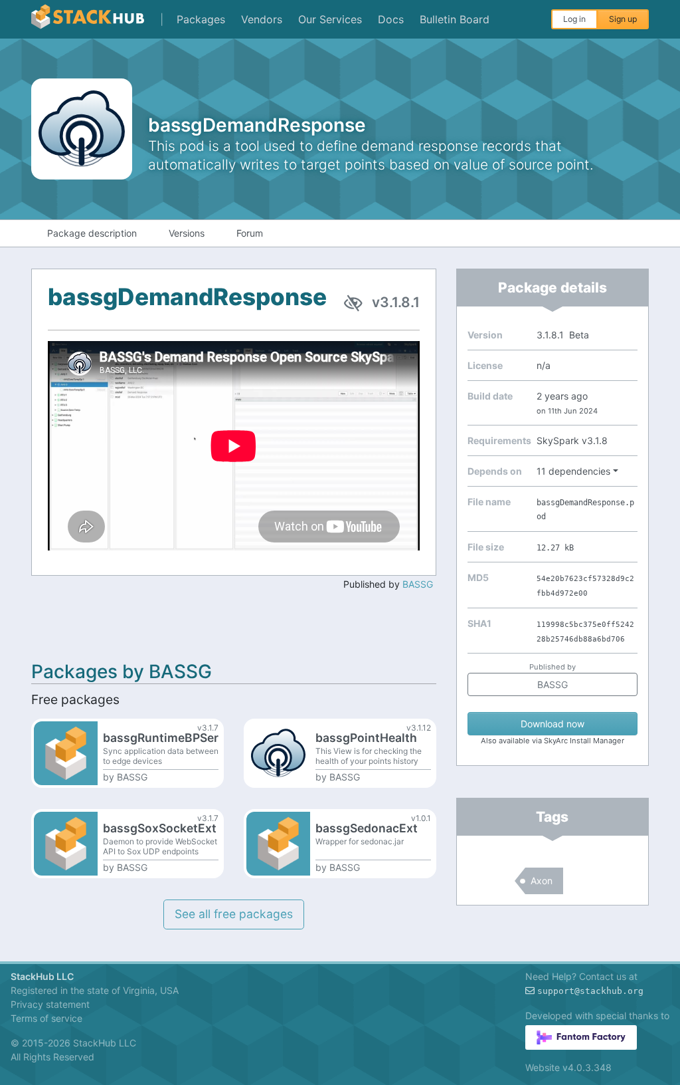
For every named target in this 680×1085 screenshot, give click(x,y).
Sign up (623, 19)
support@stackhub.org (590, 991)
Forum (249, 233)
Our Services (330, 19)
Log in (574, 19)
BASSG (417, 584)
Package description (92, 233)
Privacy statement (50, 1004)
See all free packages (234, 914)
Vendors (261, 19)
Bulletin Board (454, 19)
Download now (552, 723)
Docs (391, 19)
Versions (187, 233)
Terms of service (46, 1018)
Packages (201, 19)
